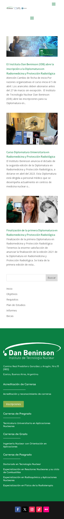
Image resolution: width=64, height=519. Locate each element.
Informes (11, 310)
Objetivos (11, 294)
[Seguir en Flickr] (46, 509)
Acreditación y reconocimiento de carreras (27, 394)
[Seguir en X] (25, 509)
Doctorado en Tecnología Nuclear (22, 464)
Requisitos (12, 299)
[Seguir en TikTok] (39, 509)
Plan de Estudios (15, 305)
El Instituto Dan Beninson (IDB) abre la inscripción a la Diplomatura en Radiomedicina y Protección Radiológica (30, 68)
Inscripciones (13, 404)
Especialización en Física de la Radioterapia (28, 485)
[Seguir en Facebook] (18, 509)
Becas (10, 316)
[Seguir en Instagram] (32, 509)
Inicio (9, 288)
